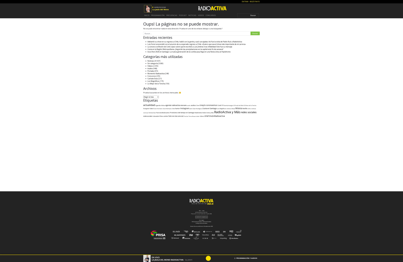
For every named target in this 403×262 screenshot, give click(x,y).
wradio (198, 234)
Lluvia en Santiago (209, 108)
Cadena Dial (214, 234)
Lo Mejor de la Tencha (156, 83)
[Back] (198, 258)
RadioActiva (198, 113)
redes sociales (248, 112)
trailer (198, 116)
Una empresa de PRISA (158, 233)
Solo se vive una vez (176, 116)
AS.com (224, 231)
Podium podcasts (197, 238)
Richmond (176, 238)
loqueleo (224, 238)
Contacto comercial (201, 217)
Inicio (146, 15)
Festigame (146, 108)
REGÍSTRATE (255, 1)
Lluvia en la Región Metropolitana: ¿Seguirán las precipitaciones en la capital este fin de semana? (185, 49)
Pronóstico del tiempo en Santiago (182, 112)
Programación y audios (246, 258)
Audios (150, 68)
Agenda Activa (160, 105)
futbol (152, 108)
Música (238, 108)
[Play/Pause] (208, 258)
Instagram (184, 108)
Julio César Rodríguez (196, 108)
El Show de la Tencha (250, 105)
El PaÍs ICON (206, 238)
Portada (150, 71)
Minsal (233, 108)
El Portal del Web (238, 105)
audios (193, 105)
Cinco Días (206, 234)
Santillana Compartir (208, 231)
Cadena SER (217, 231)
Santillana (197, 231)
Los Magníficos (153, 81)
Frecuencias (171, 15)
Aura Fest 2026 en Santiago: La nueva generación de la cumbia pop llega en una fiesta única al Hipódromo (189, 52)
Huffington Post (180, 234)
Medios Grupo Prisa (158, 238)
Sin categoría (152, 63)
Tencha (186, 116)
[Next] (218, 258)
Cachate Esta (152, 78)
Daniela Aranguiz (228, 105)
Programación (158, 15)
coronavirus (211, 105)
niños (249, 108)
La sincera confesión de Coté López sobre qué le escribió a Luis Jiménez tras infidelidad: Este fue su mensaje (189, 47)
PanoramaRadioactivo (163, 113)
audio (188, 105)
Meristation (234, 238)
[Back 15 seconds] (203, 258)
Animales (184, 105)
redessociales (147, 116)
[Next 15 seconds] (213, 258)
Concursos (211, 15)
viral (206, 116)
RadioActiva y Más (227, 112)
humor (177, 108)
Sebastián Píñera (158, 116)
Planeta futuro (229, 234)
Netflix (245, 108)
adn (231, 231)
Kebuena (237, 234)
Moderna (186, 238)
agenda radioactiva (172, 105)
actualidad (149, 105)
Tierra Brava (192, 116)
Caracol (239, 231)
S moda (215, 238)
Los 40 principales (188, 231)
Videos (201, 15)
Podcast (183, 15)
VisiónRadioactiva (217, 116)
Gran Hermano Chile (169, 108)
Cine (197, 105)
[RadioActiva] (212, 8)
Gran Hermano (158, 108)
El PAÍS (177, 231)
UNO (192, 234)
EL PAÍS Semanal (221, 234)
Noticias (192, 15)
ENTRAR (245, 1)
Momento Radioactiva (156, 73)
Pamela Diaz (152, 112)
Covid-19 (220, 105)
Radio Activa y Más (208, 112)
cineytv (203, 105)
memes (229, 108)
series (166, 116)
